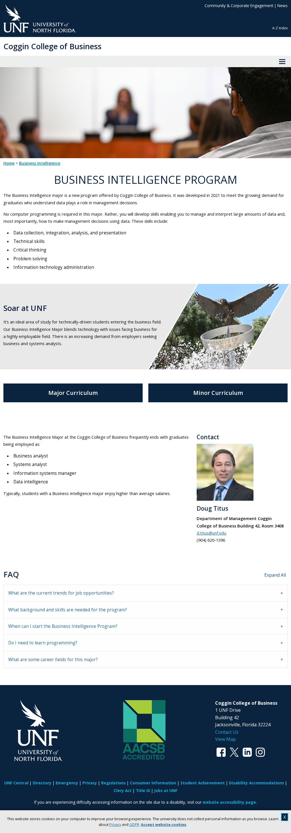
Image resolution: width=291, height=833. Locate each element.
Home (8, 163)
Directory (42, 782)
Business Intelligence (39, 163)
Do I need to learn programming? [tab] (42, 643)
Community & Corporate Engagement (239, 5)
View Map (225, 739)
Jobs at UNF (165, 790)
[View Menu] (282, 61)
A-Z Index (280, 28)
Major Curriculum (73, 393)
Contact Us (226, 732)
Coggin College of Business (52, 46)
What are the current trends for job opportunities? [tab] (61, 593)
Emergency (67, 782)
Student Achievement (202, 782)
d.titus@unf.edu (211, 533)
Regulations (113, 782)
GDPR (134, 824)
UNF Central (16, 782)
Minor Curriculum (218, 393)
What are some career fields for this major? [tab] (53, 660)
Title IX (143, 790)
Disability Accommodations (256, 782)
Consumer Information (153, 782)
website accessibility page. (230, 802)
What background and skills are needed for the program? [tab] (67, 610)
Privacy (115, 824)
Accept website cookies (163, 824)
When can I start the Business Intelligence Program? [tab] (62, 626)
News (282, 5)
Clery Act (123, 790)
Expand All (275, 575)
